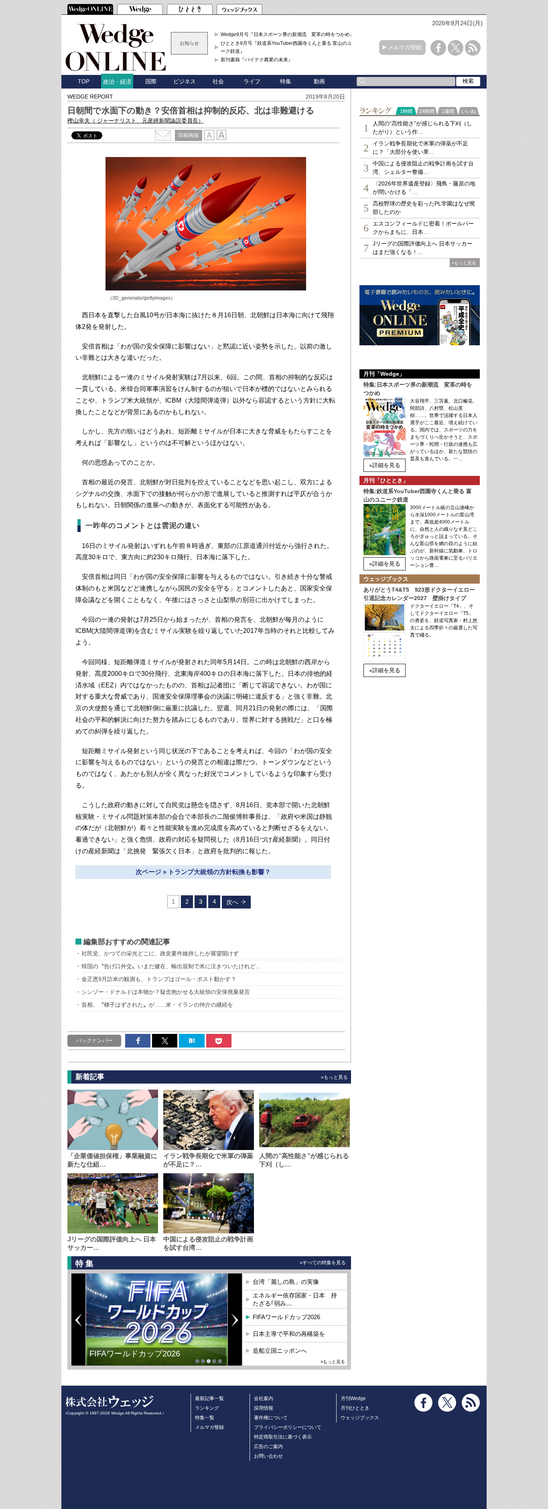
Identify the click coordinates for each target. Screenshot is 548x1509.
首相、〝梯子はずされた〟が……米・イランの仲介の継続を (157, 1004)
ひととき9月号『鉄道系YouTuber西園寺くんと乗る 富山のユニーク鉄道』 (289, 47)
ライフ (252, 81)
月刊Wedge (353, 1398)
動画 (319, 81)
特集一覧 (204, 1417)
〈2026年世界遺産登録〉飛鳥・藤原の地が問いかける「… (424, 187)
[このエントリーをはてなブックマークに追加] (191, 1041)
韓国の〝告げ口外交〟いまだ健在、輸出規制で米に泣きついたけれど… (171, 966)
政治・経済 (117, 82)
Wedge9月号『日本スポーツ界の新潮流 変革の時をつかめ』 (288, 34)
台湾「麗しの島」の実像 (286, 1281)
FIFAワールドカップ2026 (286, 1317)
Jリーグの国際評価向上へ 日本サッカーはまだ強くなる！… (423, 247)
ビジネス (184, 81)
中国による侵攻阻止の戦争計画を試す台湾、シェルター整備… (423, 167)
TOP (83, 81)
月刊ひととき (355, 1408)
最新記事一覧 (209, 1398)
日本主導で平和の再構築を (137, 1359)
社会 (218, 81)
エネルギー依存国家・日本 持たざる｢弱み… (295, 1299)
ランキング (207, 1408)
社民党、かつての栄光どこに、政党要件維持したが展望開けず (160, 953)
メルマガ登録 (405, 47)
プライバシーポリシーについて (287, 1427)
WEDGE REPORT (90, 96)
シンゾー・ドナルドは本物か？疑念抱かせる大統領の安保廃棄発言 (165, 992)
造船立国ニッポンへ (280, 1350)
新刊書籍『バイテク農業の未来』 (257, 59)
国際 (150, 81)
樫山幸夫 (135, 120)
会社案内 (263, 1398)
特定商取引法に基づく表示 (283, 1437)
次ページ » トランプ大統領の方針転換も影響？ (203, 871)
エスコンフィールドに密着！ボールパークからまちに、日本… (423, 227)
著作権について (271, 1417)
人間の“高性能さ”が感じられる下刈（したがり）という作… (422, 127)
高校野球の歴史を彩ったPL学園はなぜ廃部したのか (424, 207)
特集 (285, 81)
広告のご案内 (268, 1446)
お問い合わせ (268, 1456)
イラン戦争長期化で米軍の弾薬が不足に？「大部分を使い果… (420, 147)
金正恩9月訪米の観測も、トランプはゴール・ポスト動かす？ (161, 979)
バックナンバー (94, 1041)
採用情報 (263, 1408)
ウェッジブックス (360, 1417)
